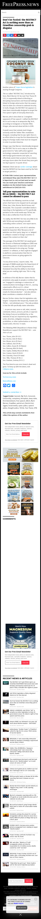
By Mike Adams (21, 689)
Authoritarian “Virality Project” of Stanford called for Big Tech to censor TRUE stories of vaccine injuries (23, 731)
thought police (13, 408)
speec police (23, 406)
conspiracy (16, 398)
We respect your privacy (26, 891)
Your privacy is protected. (11, 439)
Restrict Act (29, 403)
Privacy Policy (18, 903)
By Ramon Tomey (21, 782)
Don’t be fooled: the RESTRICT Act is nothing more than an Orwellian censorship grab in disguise (24, 702)
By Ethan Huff (20, 697)
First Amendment (9, 401)
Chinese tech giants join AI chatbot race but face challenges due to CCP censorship (23, 769)
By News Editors (21, 744)
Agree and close (21, 907)
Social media (13, 406)
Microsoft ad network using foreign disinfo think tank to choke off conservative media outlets (23, 806)
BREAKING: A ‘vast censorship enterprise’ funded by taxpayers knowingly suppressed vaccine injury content (24, 740)
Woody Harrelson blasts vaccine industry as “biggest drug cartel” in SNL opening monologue (24, 787)
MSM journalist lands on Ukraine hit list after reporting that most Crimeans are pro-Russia (24, 778)
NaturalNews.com (9, 381)
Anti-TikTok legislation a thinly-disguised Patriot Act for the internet (22, 694)
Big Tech (24, 396)
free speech (20, 401)
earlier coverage (26, 167)
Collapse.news (8, 369)
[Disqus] (20, 546)
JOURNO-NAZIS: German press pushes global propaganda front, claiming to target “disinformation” (24, 827)
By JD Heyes (20, 801)
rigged (5, 406)
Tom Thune (29, 408)
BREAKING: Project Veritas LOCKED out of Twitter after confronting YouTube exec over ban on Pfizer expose (24, 855)
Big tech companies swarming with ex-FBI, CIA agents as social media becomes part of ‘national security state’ (24, 797)
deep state (33, 398)
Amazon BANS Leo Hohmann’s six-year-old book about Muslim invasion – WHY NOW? (23, 722)
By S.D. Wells (20, 718)
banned (17, 396)
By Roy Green (20, 810)
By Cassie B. (20, 772)
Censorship (7, 398)
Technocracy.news (9, 377)
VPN (35, 408)
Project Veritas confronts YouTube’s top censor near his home (22, 835)
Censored (31, 396)
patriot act (20, 403)
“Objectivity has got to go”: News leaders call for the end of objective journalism (23, 864)
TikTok (21, 408)
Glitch (28, 401)
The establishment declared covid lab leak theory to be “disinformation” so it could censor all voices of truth (23, 761)
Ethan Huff (16, 32)
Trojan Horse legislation (24, 87)
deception (24, 398)
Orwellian (12, 403)
